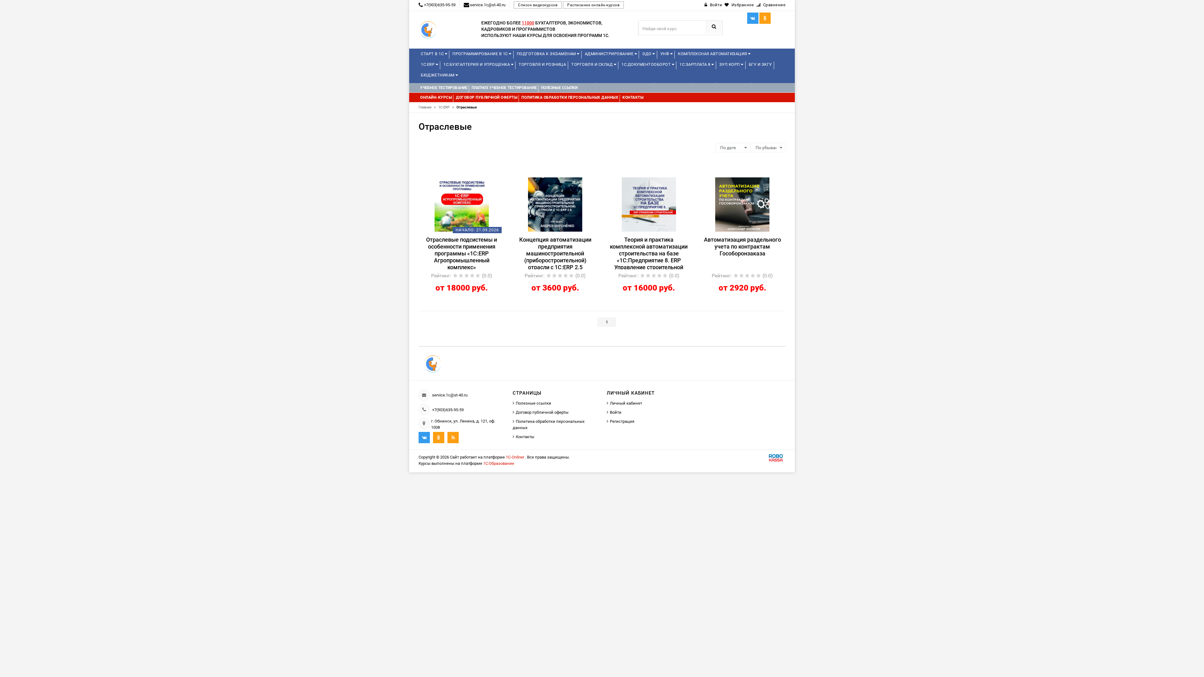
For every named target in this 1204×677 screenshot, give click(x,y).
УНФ (665, 53)
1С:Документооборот (646, 64)
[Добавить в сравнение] (471, 180)
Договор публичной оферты (542, 412)
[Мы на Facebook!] (765, 18)
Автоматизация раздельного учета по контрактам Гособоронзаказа (742, 246)
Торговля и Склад (592, 64)
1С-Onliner (515, 457)
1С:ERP (428, 64)
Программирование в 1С (480, 53)
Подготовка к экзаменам (547, 53)
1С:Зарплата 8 (695, 64)
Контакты (525, 436)
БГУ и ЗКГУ (760, 64)
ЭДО (647, 53)
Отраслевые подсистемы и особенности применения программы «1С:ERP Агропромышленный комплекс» (461, 252)
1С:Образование (498, 463)
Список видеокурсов (537, 5)
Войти (615, 412)
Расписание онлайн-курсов (593, 5)
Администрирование (610, 53)
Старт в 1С (433, 53)
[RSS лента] (453, 437)
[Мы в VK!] (752, 18)
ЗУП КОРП (730, 64)
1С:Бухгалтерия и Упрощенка (477, 64)
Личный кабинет (626, 403)
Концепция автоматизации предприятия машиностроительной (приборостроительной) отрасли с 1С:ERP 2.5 (555, 252)
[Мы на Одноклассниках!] (438, 437)
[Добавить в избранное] (451, 180)
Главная (427, 107)
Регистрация (622, 421)
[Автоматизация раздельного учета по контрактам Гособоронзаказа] (742, 204)
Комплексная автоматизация (713, 53)
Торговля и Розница (542, 64)
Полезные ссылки (533, 403)
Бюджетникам (438, 75)
